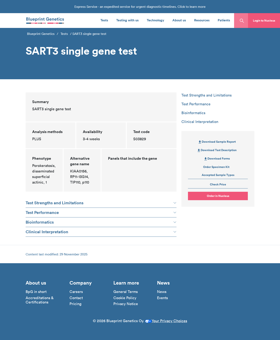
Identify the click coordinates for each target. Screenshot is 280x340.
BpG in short (36, 291)
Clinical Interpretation (47, 231)
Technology (155, 20)
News (161, 291)
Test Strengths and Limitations (54, 203)
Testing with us (127, 20)
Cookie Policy (124, 298)
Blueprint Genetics (41, 34)
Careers (76, 291)
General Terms (125, 291)
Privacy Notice (125, 304)
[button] (264, 20)
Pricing (75, 304)
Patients (224, 20)
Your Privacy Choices (169, 320)
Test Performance (42, 212)
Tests (104, 20)
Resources (201, 20)
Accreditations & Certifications (39, 300)
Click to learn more (192, 7)
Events (162, 298)
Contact (76, 298)
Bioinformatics (40, 222)
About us (179, 20)
